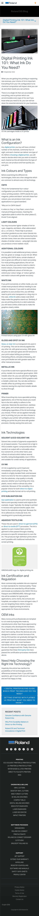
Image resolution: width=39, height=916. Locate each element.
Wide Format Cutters (19, 794)
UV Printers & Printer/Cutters (19, 766)
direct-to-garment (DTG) (28, 524)
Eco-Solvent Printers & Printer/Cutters (20, 763)
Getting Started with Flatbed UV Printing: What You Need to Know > (19, 700)
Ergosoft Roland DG (19, 843)
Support (19, 853)
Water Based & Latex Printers (19, 769)
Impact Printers (19, 815)
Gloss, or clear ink (8, 344)
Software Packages (19, 825)
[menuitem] (35, 3)
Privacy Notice (19, 887)
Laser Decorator (19, 812)
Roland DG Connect (19, 831)
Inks (19, 775)
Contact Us (19, 899)
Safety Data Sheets (19, 872)
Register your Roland (19, 865)
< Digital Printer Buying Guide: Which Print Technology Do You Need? (19, 691)
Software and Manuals (19, 868)
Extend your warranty (19, 859)
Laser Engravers (19, 809)
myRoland (19, 862)
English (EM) (6, 905)
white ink (12, 297)
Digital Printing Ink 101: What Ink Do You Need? (18, 21)
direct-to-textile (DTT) (12, 526)
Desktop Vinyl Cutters (19, 791)
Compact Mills (19, 800)
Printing (19, 759)
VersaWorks (20, 828)
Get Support (20, 856)
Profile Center (19, 875)
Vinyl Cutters (19, 788)
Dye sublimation (7, 500)
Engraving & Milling (19, 784)
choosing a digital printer (19, 155)
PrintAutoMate (19, 834)
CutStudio (19, 840)
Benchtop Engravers (19, 806)
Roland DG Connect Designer (19, 837)
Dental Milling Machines (19, 803)
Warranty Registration (19, 896)
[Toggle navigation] (2, 3)
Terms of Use (19, 893)
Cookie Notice (19, 890)
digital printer (10, 147)
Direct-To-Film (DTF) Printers (19, 772)
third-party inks (24, 650)
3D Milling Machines (19, 797)
